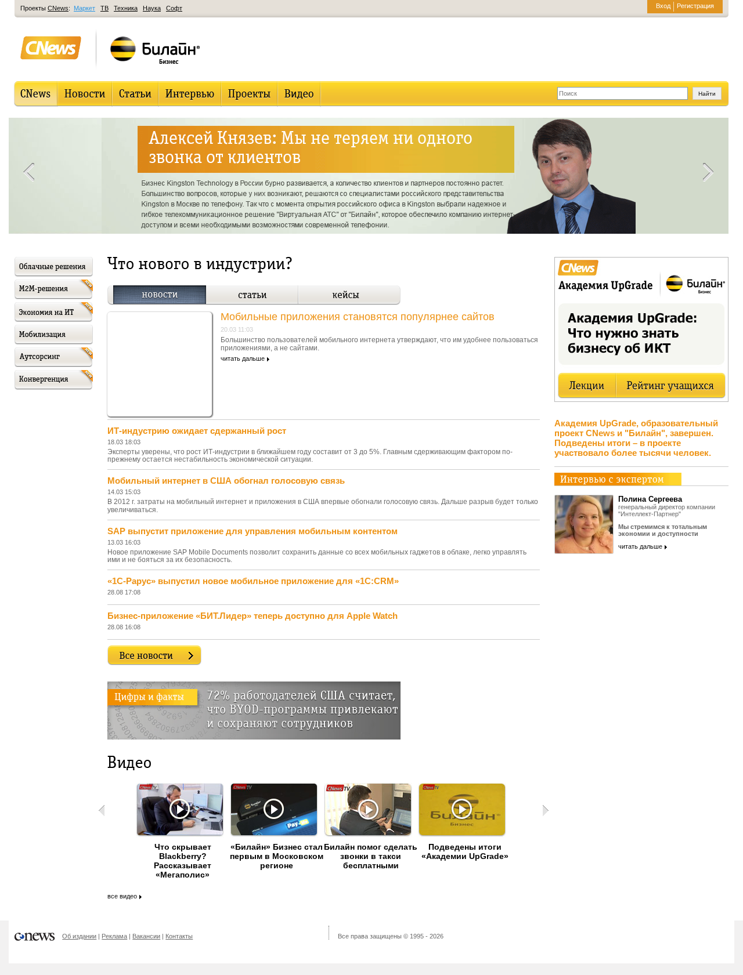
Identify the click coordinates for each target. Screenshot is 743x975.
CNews (58, 8)
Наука (152, 8)
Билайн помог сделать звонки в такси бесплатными (370, 856)
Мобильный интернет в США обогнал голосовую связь (226, 480)
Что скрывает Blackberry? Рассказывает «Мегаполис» (182, 860)
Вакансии (146, 936)
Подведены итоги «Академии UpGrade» (464, 851)
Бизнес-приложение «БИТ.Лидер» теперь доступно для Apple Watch (252, 616)
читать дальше (243, 358)
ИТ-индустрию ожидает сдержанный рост (196, 431)
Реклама (114, 936)
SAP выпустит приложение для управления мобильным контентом (252, 531)
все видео (122, 896)
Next (708, 172)
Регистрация (695, 5)
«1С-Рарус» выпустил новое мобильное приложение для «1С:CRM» (253, 581)
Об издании (79, 936)
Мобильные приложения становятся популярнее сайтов (358, 316)
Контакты (179, 936)
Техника (126, 8)
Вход (663, 5)
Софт (174, 8)
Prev (28, 172)
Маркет (84, 8)
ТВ (104, 8)
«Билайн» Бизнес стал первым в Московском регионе (276, 856)
